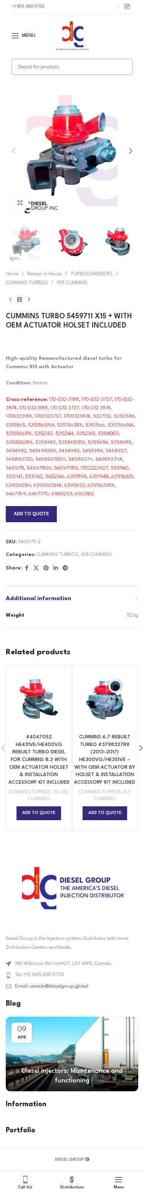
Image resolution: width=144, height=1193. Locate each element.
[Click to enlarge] (20, 202)
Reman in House (44, 273)
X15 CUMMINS (72, 282)
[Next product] (28, 299)
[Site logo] (72, 35)
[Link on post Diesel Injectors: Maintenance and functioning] (72, 1054)
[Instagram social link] (127, 7)
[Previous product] (10, 299)
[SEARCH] (124, 67)
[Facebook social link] (26, 568)
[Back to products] (19, 299)
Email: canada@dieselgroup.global (51, 986)
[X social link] (36, 568)
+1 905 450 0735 (28, 7)
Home (12, 273)
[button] (13, 151)
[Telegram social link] (65, 568)
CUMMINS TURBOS (27, 282)
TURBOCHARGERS (92, 273)
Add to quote (31, 514)
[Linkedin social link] (55, 568)
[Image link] (72, 887)
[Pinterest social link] (46, 568)
